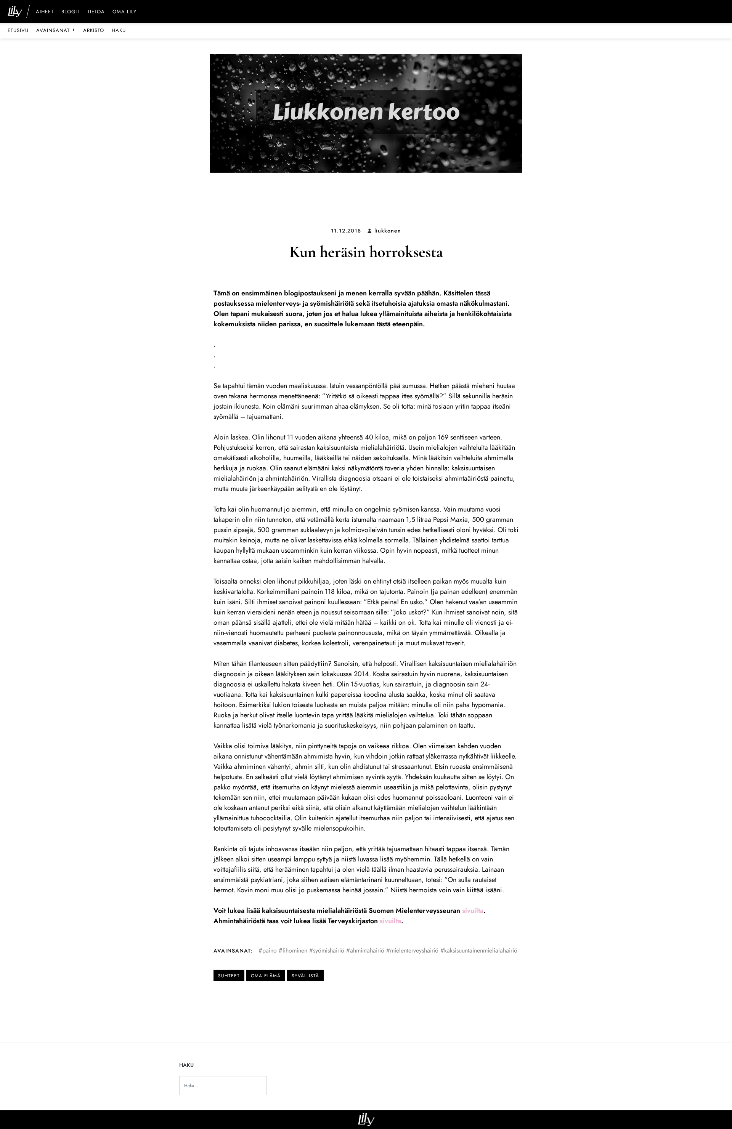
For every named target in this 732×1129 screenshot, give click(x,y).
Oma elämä (266, 975)
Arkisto (93, 30)
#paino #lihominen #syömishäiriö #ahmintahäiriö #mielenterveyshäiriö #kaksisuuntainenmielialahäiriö (387, 950)
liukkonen (387, 230)
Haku (119, 30)
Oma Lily (124, 12)
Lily (366, 1119)
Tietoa (96, 12)
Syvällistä (305, 975)
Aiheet (45, 12)
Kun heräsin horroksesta (366, 251)
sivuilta (472, 911)
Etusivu (18, 30)
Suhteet (229, 975)
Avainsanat (55, 30)
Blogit (70, 12)
